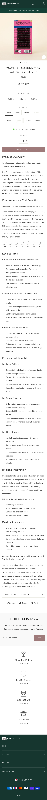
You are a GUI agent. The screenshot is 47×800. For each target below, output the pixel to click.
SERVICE (6, 763)
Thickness (23, 94)
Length (23, 107)
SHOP (5, 746)
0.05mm (11, 99)
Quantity (23, 135)
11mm (36, 113)
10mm (26, 113)
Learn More (23, 664)
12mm (8, 120)
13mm (18, 120)
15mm (37, 120)
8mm (9, 113)
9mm (18, 113)
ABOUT (5, 754)
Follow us (8, 771)
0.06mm (23, 99)
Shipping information (16, 594)
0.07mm (34, 99)
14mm (27, 120)
